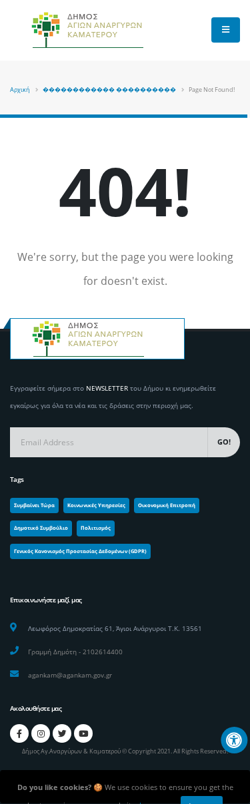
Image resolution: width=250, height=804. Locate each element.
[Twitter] (62, 733)
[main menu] (225, 30)
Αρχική (20, 89)
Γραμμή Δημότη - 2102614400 (75, 651)
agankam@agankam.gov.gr (70, 675)
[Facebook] (19, 733)
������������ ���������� (109, 89)
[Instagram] (40, 733)
